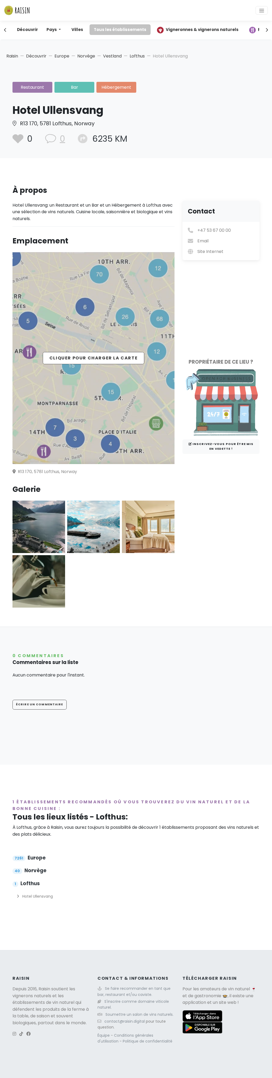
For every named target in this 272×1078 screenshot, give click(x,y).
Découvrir (27, 29)
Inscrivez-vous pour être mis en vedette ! (222, 446)
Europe (61, 56)
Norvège (86, 56)
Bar (74, 87)
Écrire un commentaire (39, 704)
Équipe (104, 1035)
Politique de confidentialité (147, 1041)
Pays (52, 29)
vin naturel (239, 989)
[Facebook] (28, 1034)
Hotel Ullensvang (37, 896)
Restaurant (32, 87)
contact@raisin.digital (124, 1021)
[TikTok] (21, 1034)
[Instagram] (14, 1034)
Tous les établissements (120, 29)
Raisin (12, 56)
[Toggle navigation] (262, 10)
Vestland (112, 56)
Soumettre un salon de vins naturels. (139, 1014)
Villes (77, 29)
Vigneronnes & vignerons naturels (202, 29)
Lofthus (137, 56)
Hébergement (116, 87)
